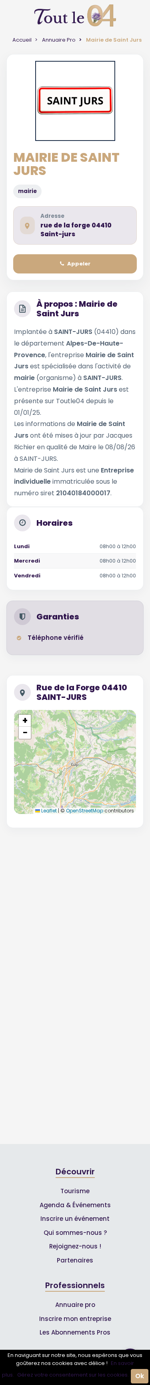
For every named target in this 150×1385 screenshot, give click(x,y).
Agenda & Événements (75, 1205)
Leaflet (48, 810)
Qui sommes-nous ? (75, 1232)
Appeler (78, 263)
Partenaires (75, 1260)
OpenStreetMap (84, 810)
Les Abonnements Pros (75, 1332)
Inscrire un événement (75, 1218)
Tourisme (75, 1191)
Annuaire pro (75, 1305)
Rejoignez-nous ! (75, 1246)
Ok (139, 1376)
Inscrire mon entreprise (75, 1319)
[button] (25, 721)
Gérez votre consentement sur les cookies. (73, 1375)
